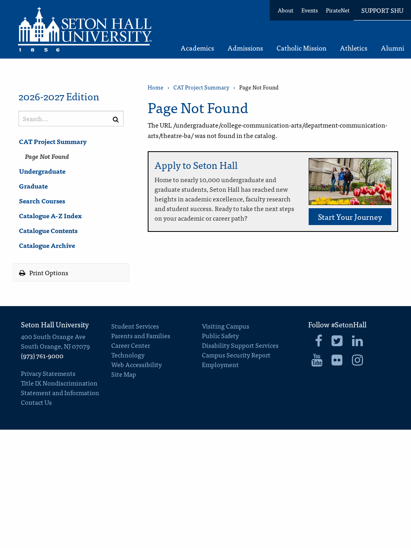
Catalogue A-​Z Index (50, 215)
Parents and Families (140, 335)
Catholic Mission (301, 48)
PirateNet (338, 10)
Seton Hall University (55, 324)
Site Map (123, 374)
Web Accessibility (136, 364)
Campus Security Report (236, 354)
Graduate (33, 186)
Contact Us (36, 402)
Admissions (245, 48)
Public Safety (220, 335)
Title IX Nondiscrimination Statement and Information (60, 388)
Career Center (130, 345)
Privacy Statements (48, 373)
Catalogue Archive (47, 245)
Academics (197, 48)
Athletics (353, 48)
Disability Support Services (240, 345)
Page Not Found (47, 156)
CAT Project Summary (53, 141)
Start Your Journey (350, 216)
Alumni (392, 48)
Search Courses (42, 200)
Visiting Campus (225, 326)
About (285, 10)
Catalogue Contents (48, 230)
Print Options (48, 272)
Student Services (135, 326)
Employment (220, 364)
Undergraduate (42, 171)
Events (309, 10)
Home (155, 87)
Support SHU (382, 10)
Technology (127, 354)
